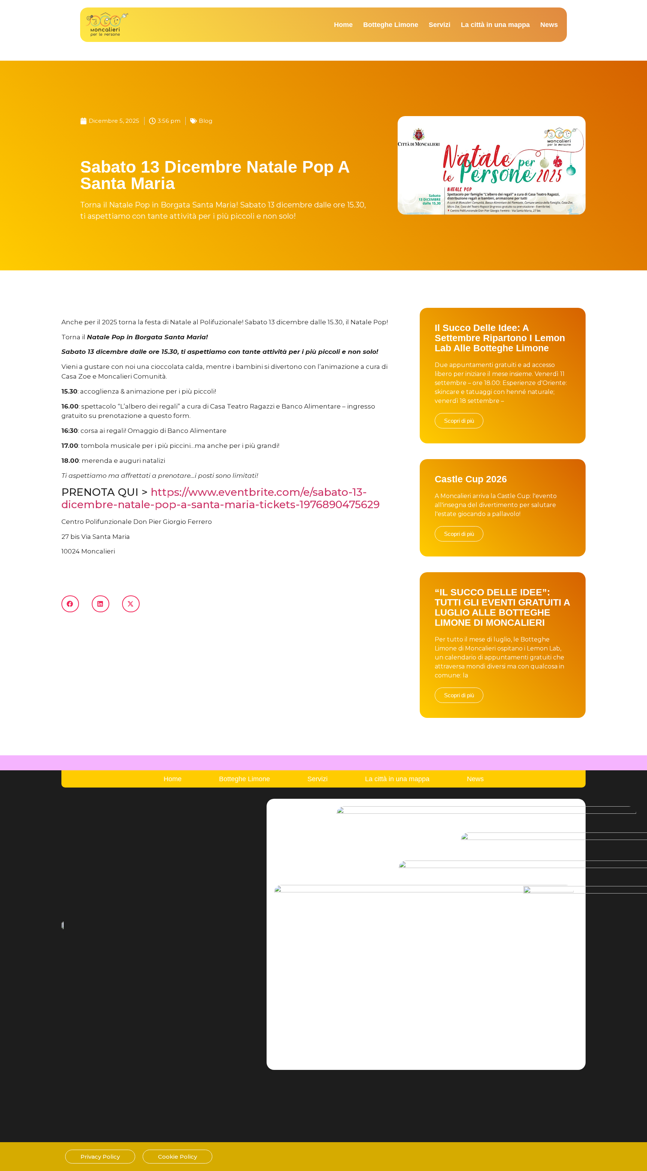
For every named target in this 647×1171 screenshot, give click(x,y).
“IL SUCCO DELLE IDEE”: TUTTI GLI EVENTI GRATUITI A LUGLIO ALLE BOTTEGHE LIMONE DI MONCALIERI (502, 607)
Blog (205, 120)
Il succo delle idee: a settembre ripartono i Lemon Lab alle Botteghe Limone (500, 337)
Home (343, 24)
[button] (70, 603)
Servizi (439, 24)
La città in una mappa (495, 24)
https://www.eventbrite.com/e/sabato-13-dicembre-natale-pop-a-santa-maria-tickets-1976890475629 (220, 498)
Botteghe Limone (390, 24)
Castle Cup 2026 (471, 479)
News (549, 24)
